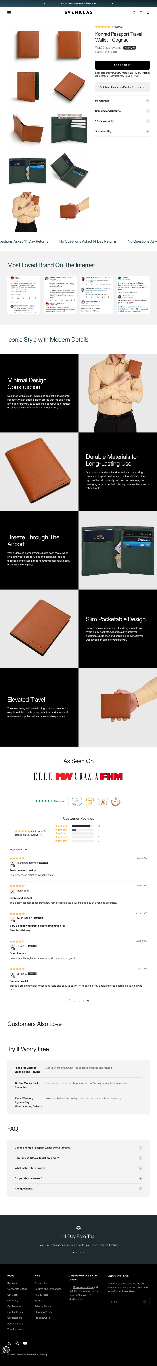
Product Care (42, 1317)
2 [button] (74, 1000)
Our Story (12, 1300)
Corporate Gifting (17, 1288)
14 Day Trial (41, 1294)
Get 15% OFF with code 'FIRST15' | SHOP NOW (78, 3)
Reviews (12, 1283)
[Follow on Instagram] (17, 1343)
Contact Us (41, 1283)
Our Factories (15, 1312)
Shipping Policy (43, 1312)
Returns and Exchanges (48, 1288)
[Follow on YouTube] (25, 1343)
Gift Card (12, 1294)
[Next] (112, 3)
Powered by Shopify (37, 1354)
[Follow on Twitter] (9, 1343)
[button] (103, 26)
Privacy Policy (43, 1306)
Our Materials (15, 1306)
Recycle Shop (15, 1323)
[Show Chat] (7, 1349)
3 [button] (79, 1000)
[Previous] (44, 3)
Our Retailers (14, 1317)
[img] (17, 858)
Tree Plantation (15, 1329)
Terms (38, 1300)
